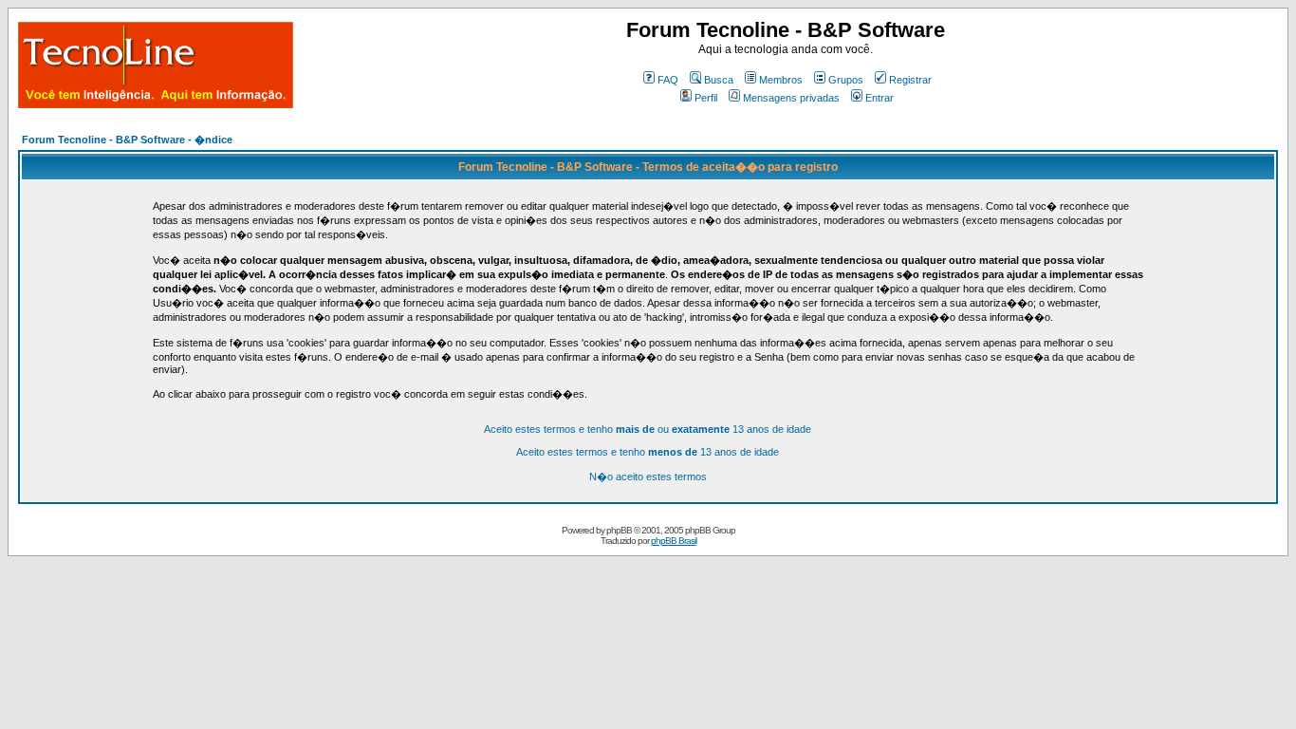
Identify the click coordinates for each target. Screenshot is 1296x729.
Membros (781, 79)
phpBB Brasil (673, 540)
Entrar (879, 97)
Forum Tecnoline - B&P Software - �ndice (127, 139)
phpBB (619, 530)
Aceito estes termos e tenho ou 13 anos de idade (647, 429)
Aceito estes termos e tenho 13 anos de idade (647, 452)
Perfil (705, 97)
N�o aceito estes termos (648, 476)
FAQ (667, 79)
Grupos (845, 79)
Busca (718, 79)
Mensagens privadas (791, 97)
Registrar (910, 79)
